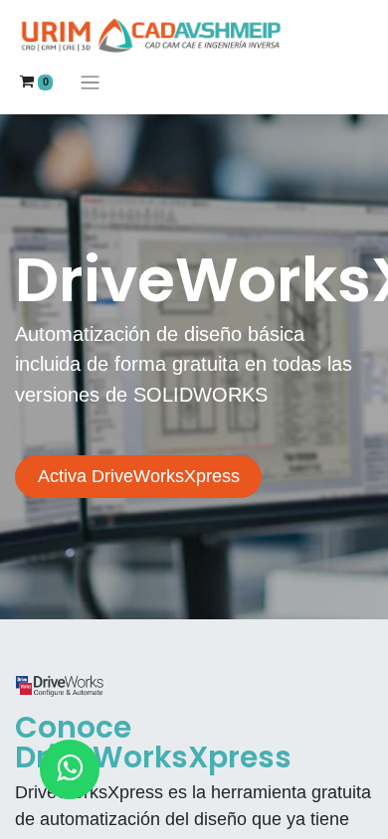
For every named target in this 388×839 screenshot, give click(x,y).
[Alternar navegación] (90, 82)
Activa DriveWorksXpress (139, 476)
